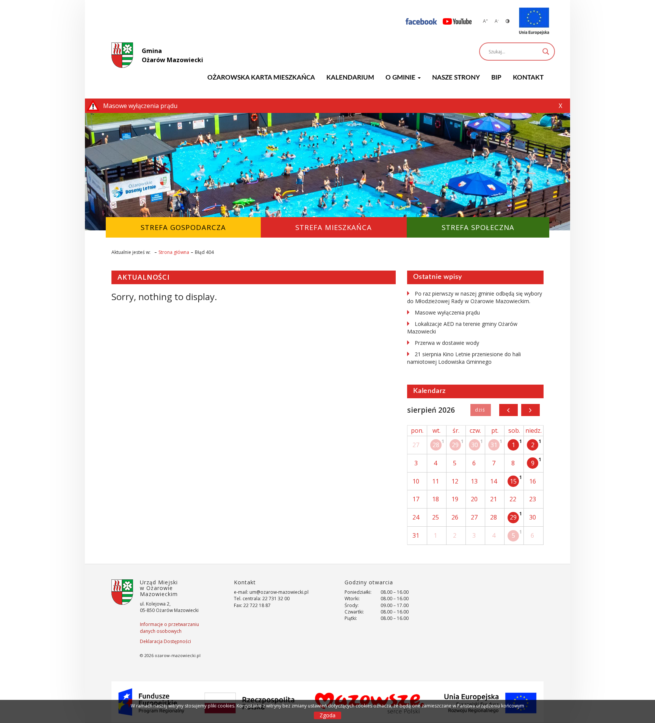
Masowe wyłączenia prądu (447, 312)
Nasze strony (456, 77)
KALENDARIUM (350, 77)
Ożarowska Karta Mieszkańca (261, 77)
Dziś (480, 410)
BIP (496, 77)
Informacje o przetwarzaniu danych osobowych (169, 627)
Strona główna (173, 252)
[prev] (508, 410)
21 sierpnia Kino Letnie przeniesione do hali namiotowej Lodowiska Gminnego (464, 358)
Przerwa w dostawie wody (447, 342)
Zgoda (327, 715)
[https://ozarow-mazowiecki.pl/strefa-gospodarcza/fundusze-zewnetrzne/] (534, 21)
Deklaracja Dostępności (165, 641)
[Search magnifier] (546, 51)
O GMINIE (401, 77)
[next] (530, 410)
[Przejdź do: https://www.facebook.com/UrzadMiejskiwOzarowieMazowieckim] (421, 21)
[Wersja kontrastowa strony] (507, 21)
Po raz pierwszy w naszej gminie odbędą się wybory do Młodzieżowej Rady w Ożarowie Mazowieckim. (474, 297)
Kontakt (528, 77)
